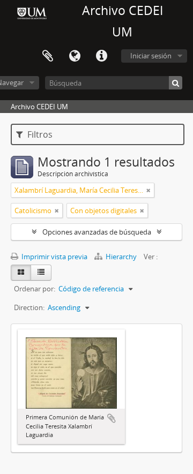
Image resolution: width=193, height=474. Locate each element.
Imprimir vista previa (53, 256)
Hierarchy (121, 256)
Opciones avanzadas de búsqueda (96, 232)
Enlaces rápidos (101, 56)
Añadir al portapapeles (111, 418)
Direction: (29, 307)
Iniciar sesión (151, 56)
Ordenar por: (34, 289)
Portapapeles (47, 56)
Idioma (74, 56)
